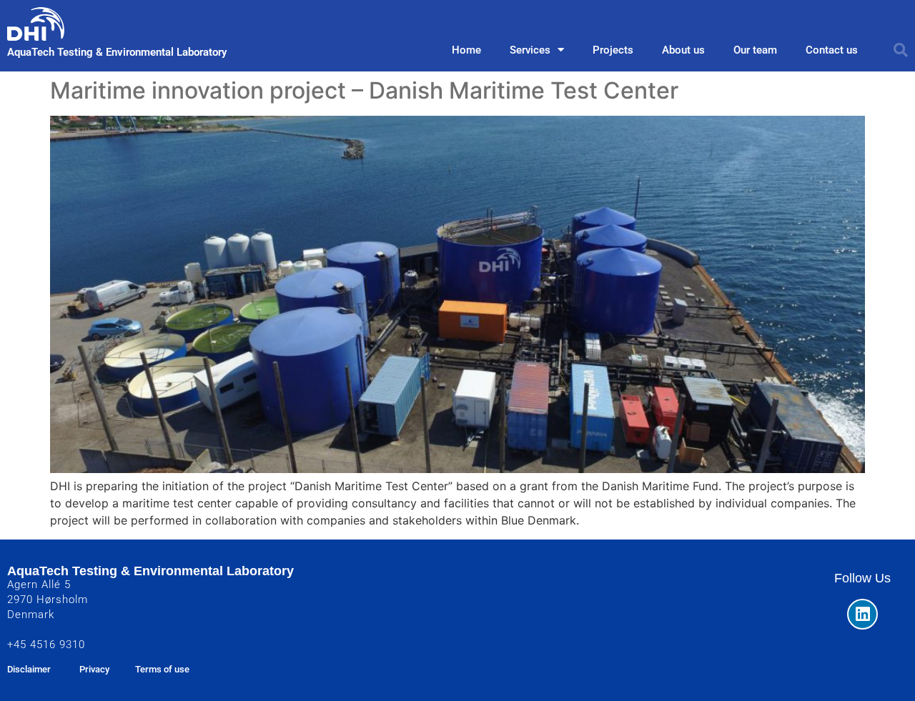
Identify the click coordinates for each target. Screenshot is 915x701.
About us (683, 50)
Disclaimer (29, 669)
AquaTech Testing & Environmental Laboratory (117, 52)
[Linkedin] (862, 614)
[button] (900, 50)
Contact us (832, 50)
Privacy (94, 669)
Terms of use (162, 669)
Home (466, 50)
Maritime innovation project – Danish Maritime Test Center (364, 90)
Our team (755, 50)
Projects (613, 50)
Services (530, 50)
